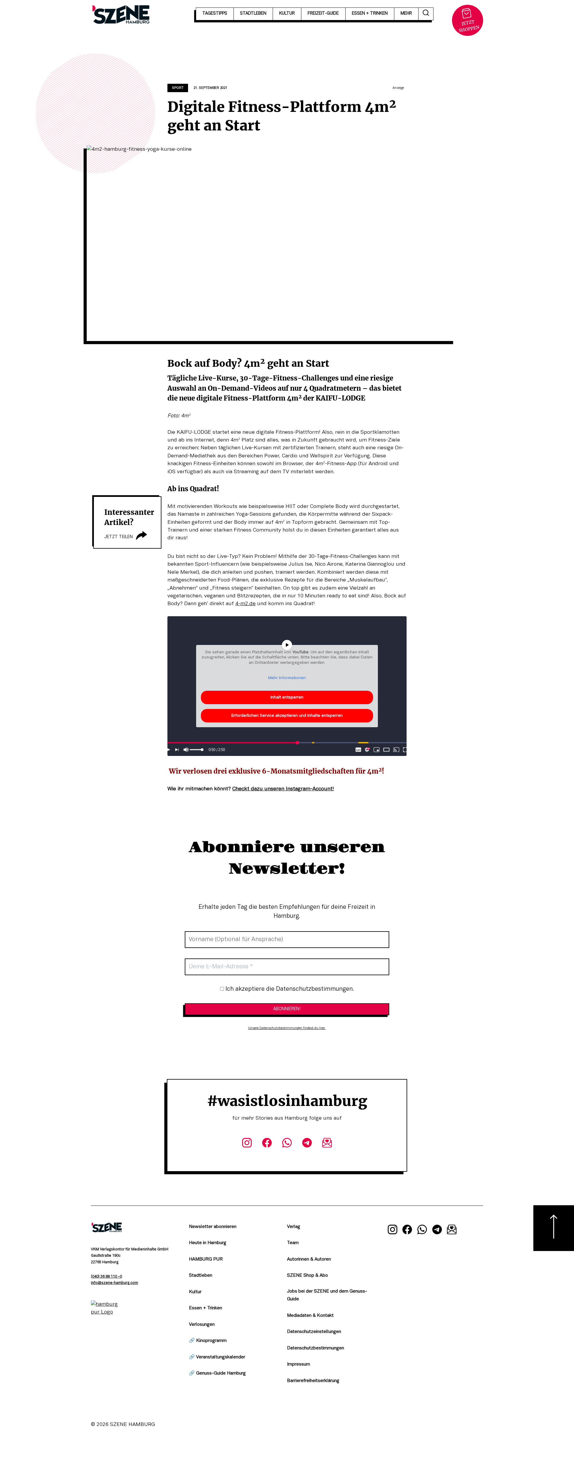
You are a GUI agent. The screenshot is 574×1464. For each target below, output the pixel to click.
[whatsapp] (287, 1144)
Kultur (195, 1292)
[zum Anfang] (553, 1228)
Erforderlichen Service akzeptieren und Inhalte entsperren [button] (287, 716)
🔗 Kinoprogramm (208, 1341)
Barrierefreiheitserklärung (313, 1381)
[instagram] (247, 1144)
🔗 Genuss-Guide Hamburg (217, 1373)
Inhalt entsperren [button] (287, 697)
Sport (178, 87)
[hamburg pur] (107, 1312)
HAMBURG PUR (206, 1259)
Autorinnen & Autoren (309, 1259)
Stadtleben (200, 1275)
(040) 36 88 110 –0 (106, 1277)
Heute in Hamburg (207, 1243)
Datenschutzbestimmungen (315, 1348)
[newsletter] (327, 1144)
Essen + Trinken (205, 1308)
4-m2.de (245, 603)
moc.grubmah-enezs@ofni (114, 1283)
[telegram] (307, 1144)
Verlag (293, 1227)
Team (293, 1243)
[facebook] (267, 1144)
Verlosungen (202, 1325)
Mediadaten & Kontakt (310, 1316)
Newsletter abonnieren (212, 1227)
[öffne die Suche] (426, 13)
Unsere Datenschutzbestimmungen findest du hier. (287, 1028)
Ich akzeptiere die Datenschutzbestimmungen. (289, 989)
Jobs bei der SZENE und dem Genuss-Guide (327, 1295)
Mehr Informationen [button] (287, 678)
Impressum (298, 1364)
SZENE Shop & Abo (307, 1275)
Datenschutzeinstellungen (314, 1332)
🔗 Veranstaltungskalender (217, 1357)
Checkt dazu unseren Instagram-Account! (283, 788)
